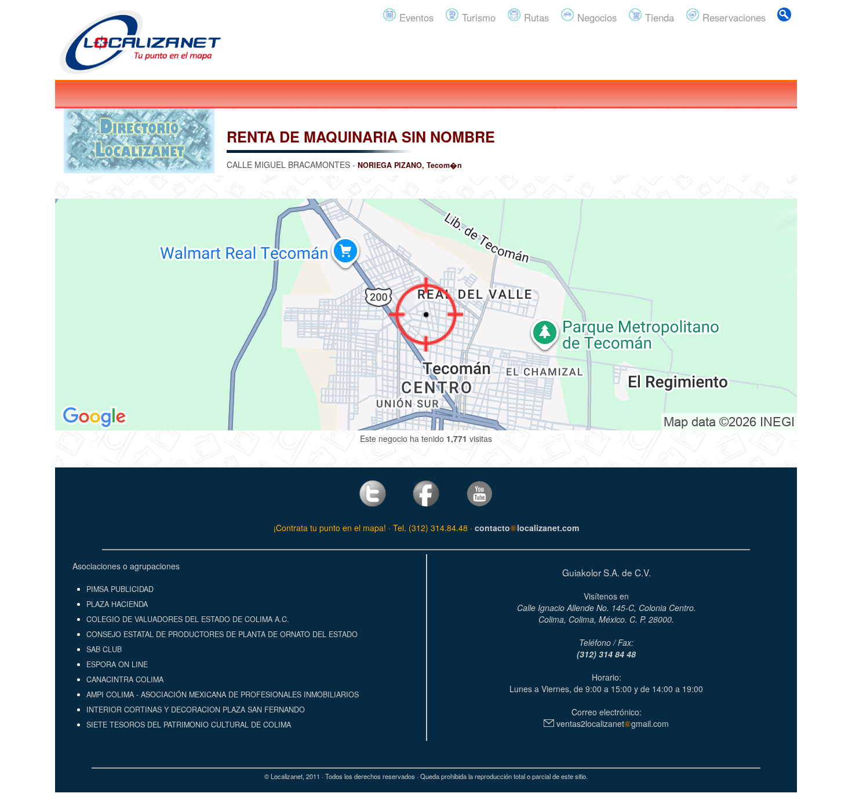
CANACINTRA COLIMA (124, 679)
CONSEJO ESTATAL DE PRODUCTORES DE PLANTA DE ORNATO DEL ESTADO (222, 634)
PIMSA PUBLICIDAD (120, 589)
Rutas (535, 17)
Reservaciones (733, 17)
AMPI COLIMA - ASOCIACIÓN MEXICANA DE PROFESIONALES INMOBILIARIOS (222, 694)
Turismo (477, 17)
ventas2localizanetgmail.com (611, 723)
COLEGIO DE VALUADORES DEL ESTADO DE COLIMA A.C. (187, 619)
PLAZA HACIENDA (117, 604)
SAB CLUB (104, 649)
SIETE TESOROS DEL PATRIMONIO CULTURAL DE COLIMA (188, 724)
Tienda (658, 17)
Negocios (595, 17)
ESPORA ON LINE (117, 664)
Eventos (415, 17)
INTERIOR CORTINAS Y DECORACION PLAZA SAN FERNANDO (195, 709)
